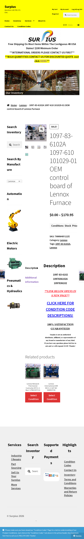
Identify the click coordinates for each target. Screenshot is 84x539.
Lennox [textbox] (14, 181)
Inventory (17, 21)
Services (28, 21)
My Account (64, 9)
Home (7, 21)
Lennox (23, 105)
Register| (55, 14)
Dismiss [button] (78, 536)
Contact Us (9, 26)
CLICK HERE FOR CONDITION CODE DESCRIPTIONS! (60, 309)
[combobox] (14, 181)
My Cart (55, 9)
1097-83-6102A (62, 243)
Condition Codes (24, 26)
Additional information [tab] (32, 280)
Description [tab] (31, 268)
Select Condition (33, 397)
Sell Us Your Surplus (15, 476)
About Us (41, 21)
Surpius (10, 6)
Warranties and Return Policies (70, 491)
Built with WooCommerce (21, 520)
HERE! (43, 61)
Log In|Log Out (77, 9)
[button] (41, 129)
